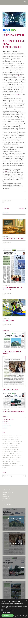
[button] (14, 613)
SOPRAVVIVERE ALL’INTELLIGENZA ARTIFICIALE (14, 41)
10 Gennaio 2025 (6, 285)
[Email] (14, 30)
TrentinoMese (7, 465)
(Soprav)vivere (7, 200)
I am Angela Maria (8, 419)
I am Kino (5, 421)
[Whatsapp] (12, 30)
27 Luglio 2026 (6, 388)
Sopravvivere (7, 425)
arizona (11, 437)
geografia (6, 447)
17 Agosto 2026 (6, 349)
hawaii (21, 451)
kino (4, 455)
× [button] (26, 600)
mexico (14, 455)
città (12, 441)
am (14, 435)
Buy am (5, 427)
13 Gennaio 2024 (6, 32)
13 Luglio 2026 (6, 409)
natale (12, 457)
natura (18, 457)
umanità (14, 465)
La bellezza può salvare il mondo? (12, 352)
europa (11, 443)
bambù (17, 439)
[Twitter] (6, 30)
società (15, 459)
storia (19, 461)
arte (16, 437)
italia (18, 453)
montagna (6, 457)
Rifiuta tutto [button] (20, 615)
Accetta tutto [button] (7, 615)
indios (4, 453)
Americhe (19, 435)
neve (4, 459)
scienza (9, 459)
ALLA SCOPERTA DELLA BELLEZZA (12, 289)
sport (13, 461)
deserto (5, 443)
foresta (12, 445)
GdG (17, 445)
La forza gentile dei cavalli (14, 592)
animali (5, 437)
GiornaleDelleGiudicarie (10, 451)
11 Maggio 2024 (6, 318)
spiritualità (6, 461)
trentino (5, 463)
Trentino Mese (14, 463)
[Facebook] (4, 30)
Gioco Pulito (14, 447)
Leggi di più (7, 607)
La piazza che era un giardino (13, 411)
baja (12, 439)
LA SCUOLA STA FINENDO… (14, 238)
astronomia (6, 439)
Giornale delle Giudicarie (10, 449)
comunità (18, 441)
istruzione (11, 453)
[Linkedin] (9, 30)
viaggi (4, 467)
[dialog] (14, 608)
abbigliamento (7, 435)
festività (5, 445)
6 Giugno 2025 (6, 236)
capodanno (6, 441)
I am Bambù (6, 423)
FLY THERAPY (8, 321)
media (8, 455)
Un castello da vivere (10, 390)
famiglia (17, 443)
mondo (20, 455)
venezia (21, 465)
